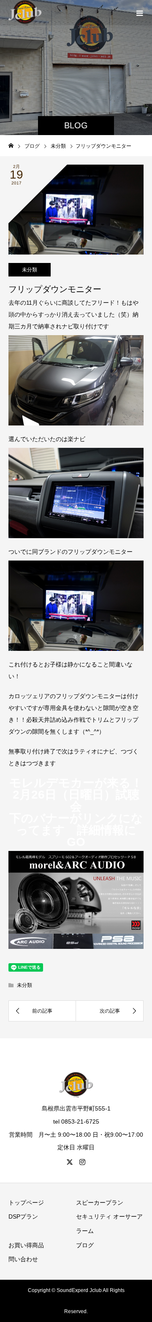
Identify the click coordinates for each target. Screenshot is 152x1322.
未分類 (29, 270)
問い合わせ (23, 1259)
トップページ (26, 1202)
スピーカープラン (99, 1202)
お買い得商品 (26, 1245)
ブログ (85, 1245)
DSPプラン (23, 1216)
